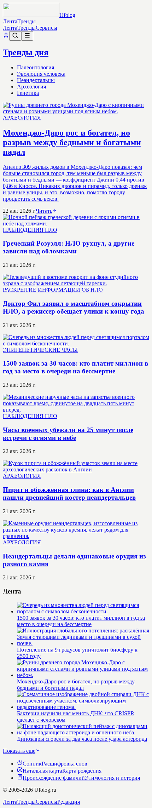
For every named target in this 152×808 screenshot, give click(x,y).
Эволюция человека (41, 74)
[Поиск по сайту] (15, 36)
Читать (44, 211)
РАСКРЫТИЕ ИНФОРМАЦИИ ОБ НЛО (53, 290)
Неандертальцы (36, 80)
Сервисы (46, 28)
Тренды (26, 21)
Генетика (28, 93)
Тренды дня (25, 52)
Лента (10, 21)
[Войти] (6, 37)
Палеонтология (35, 67)
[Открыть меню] (27, 36)
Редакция (68, 802)
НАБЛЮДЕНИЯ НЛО (30, 230)
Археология (31, 87)
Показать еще (19, 751)
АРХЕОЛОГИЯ (22, 118)
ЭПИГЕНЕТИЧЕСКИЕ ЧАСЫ (40, 350)
